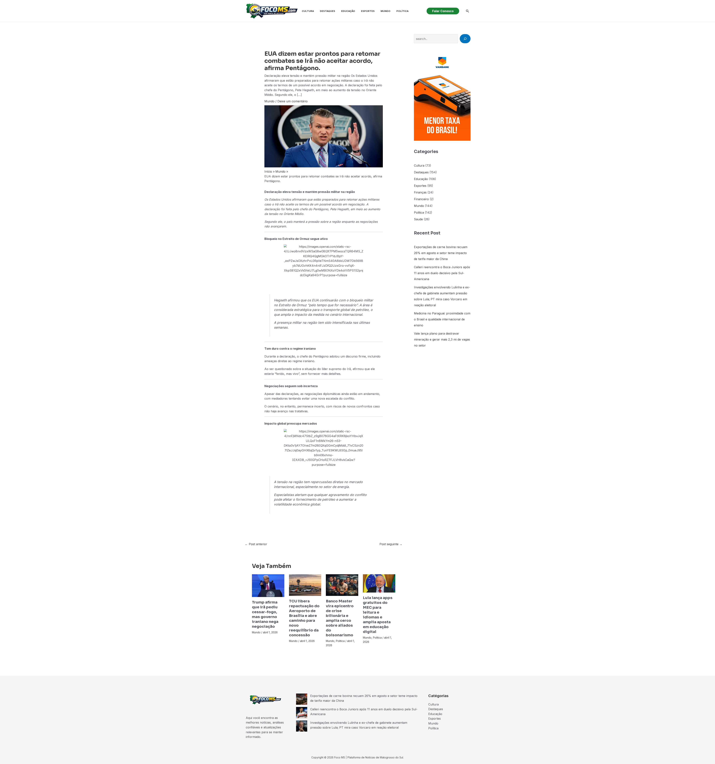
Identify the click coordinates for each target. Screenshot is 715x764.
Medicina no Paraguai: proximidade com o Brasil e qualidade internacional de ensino (442, 319)
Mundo (385, 11)
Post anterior (256, 544)
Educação (348, 11)
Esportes (368, 11)
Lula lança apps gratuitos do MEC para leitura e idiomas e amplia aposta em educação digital (378, 615)
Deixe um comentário (292, 101)
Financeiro (421, 199)
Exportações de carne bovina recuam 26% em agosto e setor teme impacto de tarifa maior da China (440, 253)
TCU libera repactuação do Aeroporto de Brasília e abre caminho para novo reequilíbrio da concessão (304, 618)
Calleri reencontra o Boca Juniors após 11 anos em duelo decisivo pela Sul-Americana (442, 273)
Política (402, 11)
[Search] (465, 38)
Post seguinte (390, 544)
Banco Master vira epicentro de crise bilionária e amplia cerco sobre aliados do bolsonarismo (340, 618)
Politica (340, 640)
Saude (418, 219)
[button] (443, 11)
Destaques (327, 11)
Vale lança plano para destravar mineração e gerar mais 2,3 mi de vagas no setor (442, 339)
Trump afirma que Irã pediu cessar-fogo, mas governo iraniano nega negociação (265, 614)
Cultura (308, 11)
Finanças (420, 192)
